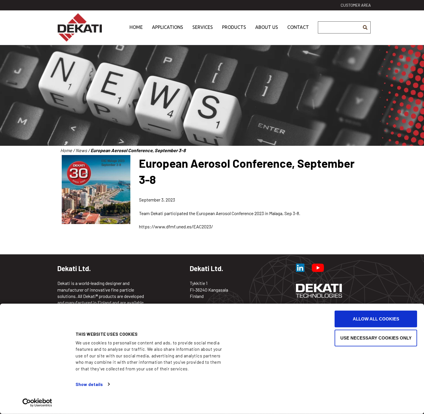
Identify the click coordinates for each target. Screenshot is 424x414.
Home (136, 27)
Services (202, 27)
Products (234, 27)
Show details (89, 384)
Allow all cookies (376, 318)
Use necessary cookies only (376, 337)
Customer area (356, 5)
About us (266, 27)
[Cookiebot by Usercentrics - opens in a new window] (37, 402)
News (81, 150)
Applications (167, 27)
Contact (298, 27)
